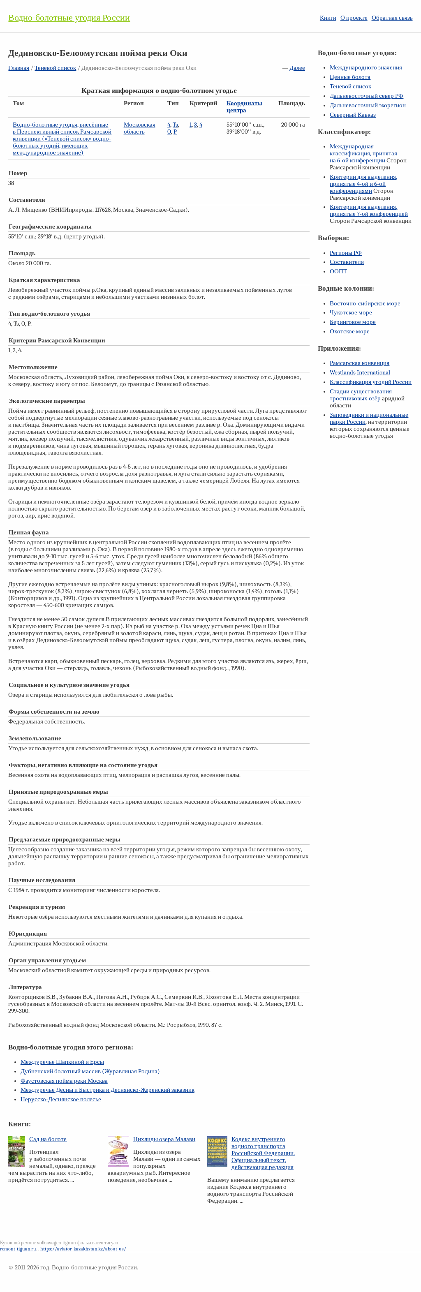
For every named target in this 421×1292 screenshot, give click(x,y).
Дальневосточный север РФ (366, 95)
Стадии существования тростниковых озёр (361, 395)
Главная (18, 68)
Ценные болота (350, 77)
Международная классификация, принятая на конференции (363, 153)
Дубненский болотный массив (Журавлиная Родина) (90, 1071)
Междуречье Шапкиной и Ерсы (62, 1062)
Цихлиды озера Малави (164, 1139)
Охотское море (350, 331)
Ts (175, 124)
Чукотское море (351, 312)
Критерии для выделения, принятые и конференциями (363, 183)
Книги (328, 17)
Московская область (139, 128)
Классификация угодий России (371, 382)
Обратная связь (392, 17)
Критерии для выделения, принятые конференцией (369, 210)
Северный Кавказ (353, 114)
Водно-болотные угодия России (69, 17)
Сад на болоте (48, 1139)
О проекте (354, 17)
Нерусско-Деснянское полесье (61, 1099)
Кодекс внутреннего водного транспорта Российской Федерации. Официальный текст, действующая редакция (263, 1153)
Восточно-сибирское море (365, 303)
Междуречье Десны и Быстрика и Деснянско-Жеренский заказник (107, 1089)
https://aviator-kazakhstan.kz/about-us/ (83, 1249)
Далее (297, 68)
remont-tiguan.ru (18, 1249)
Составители (347, 262)
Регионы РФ (346, 253)
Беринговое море (353, 322)
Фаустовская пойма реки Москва (64, 1080)
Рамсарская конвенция (359, 363)
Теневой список (55, 68)
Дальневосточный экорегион (368, 105)
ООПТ (338, 271)
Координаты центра (244, 107)
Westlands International (360, 372)
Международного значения (366, 67)
